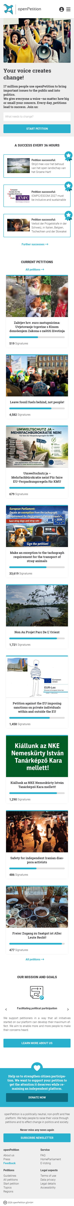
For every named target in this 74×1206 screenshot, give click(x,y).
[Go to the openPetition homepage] (22, 9)
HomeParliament (50, 1159)
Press (6, 1159)
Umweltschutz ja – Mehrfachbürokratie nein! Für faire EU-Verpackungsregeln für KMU (37, 477)
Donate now (37, 1097)
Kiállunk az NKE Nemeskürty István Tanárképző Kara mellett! (37, 785)
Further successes (33, 244)
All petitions (33, 269)
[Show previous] (6, 1009)
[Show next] (68, 1009)
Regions (8, 1191)
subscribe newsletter (37, 1137)
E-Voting (45, 1163)
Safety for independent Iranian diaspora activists (37, 860)
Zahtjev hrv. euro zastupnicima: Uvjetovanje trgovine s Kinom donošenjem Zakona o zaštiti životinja (37, 327)
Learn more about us (37, 1043)
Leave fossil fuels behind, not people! (37, 402)
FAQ (42, 1155)
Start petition (37, 128)
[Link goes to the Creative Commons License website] (5, 1202)
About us (8, 1155)
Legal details (48, 1183)
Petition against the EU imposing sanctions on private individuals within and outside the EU (37, 707)
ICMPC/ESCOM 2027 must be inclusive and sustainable (48, 195)
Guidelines (9, 1175)
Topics (7, 1187)
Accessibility (48, 1187)
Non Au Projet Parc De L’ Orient (37, 632)
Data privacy (48, 1179)
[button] (62, 9)
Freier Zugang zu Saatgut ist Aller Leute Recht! (37, 935)
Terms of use (48, 1175)
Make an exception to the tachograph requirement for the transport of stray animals (37, 557)
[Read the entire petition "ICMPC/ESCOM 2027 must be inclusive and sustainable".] (18, 202)
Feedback (9, 1163)
